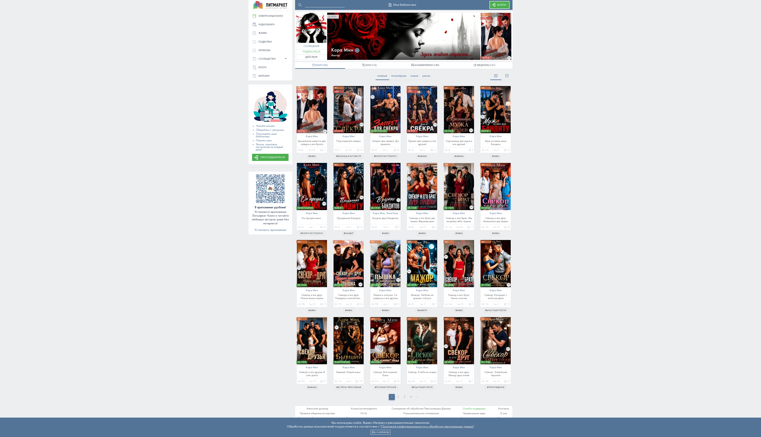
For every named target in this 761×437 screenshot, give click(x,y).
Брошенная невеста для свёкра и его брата (312, 143)
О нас (503, 413)
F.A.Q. (364, 413)
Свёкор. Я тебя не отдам (422, 372)
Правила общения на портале (317, 413)
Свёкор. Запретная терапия (495, 374)
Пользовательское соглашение (421, 413)
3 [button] (404, 397)
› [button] (417, 397)
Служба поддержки (474, 408)
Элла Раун (392, 213)
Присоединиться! (272, 157)
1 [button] (392, 397)
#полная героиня (385, 387)
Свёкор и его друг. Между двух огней (458, 374)
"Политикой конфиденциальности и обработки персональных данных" (427, 426)
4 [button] (411, 397)
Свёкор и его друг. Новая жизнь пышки (312, 297)
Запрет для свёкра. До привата (385, 143)
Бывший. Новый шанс (349, 372)
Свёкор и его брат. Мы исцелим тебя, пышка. (459, 220)
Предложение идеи (474, 413)
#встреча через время (348, 387)
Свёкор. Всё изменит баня (385, 374)
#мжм (311, 156)
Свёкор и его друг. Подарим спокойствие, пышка (348, 297)
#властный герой (495, 310)
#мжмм (422, 156)
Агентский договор (317, 408)
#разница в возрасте (348, 156)
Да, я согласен (380, 432)
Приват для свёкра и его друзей (422, 143)
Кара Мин (342, 50)
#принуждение (496, 387)
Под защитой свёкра (349, 141)
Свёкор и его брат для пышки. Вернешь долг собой (422, 220)
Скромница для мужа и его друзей (459, 143)
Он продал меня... (311, 218)
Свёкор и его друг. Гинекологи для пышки (495, 220)
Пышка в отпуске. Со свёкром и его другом (385, 297)
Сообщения (311, 46)
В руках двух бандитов (385, 218)
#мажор (422, 310)
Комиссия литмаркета (364, 408)
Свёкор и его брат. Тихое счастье (459, 297)
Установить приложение (270, 230)
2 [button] (398, 397)
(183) (427, 65)
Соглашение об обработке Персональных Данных (421, 408)
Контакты (503, 408)
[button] (270, 59)
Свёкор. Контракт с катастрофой (495, 297)
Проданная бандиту (348, 218)
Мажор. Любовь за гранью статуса (422, 297)
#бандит (349, 233)
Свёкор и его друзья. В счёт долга (312, 374)
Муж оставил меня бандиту (495, 143)
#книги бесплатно (385, 156)
